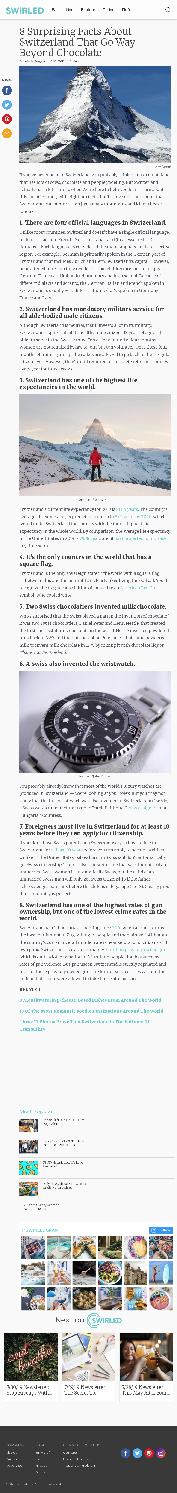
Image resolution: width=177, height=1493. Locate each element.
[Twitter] (9, 105)
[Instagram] (97, 1267)
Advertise (14, 1465)
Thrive (108, 10)
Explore (88, 10)
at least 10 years (67, 850)
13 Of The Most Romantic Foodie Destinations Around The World (91, 1011)
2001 (117, 927)
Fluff (126, 10)
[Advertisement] (95, 1070)
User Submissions (79, 1459)
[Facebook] (9, 90)
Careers (12, 1459)
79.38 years (90, 538)
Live (69, 10)
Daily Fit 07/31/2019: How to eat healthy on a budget (65, 1186)
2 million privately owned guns (136, 949)
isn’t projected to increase (140, 538)
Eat (55, 10)
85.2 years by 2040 (133, 516)
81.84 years (127, 509)
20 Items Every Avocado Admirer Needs (41, 1207)
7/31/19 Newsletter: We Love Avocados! (63, 1164)
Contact (70, 1452)
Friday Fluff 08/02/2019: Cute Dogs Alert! (64, 1122)
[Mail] (9, 133)
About (11, 1452)
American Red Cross (140, 587)
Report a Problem (80, 1465)
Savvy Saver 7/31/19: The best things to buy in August (64, 1143)
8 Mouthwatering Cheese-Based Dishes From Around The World (90, 1000)
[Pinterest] (9, 119)
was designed (142, 808)
